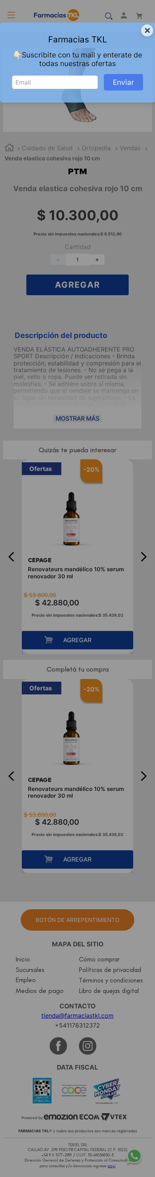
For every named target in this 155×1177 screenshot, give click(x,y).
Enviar (123, 82)
